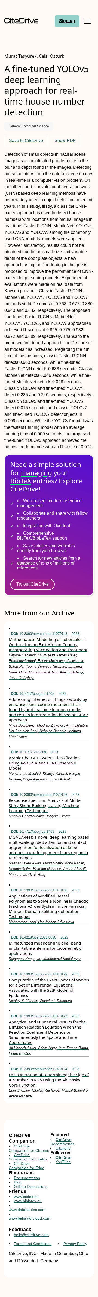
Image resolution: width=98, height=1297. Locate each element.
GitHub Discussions (30, 1186)
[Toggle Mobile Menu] (88, 21)
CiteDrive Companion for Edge (26, 1165)
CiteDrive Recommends (62, 1141)
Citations (63, 1148)
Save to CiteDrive (26, 140)
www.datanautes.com (27, 1209)
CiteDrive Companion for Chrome (29, 1148)
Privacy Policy (75, 1243)
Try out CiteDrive (32, 584)
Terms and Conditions (32, 1243)
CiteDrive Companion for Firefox (28, 1157)
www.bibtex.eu (26, 1196)
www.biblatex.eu (28, 1201)
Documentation (27, 1178)
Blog (18, 1182)
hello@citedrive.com (31, 1235)
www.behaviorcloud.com (29, 1218)
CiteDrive (63, 1157)
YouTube (63, 1162)
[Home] (21, 21)
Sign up (67, 20)
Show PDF (65, 140)
